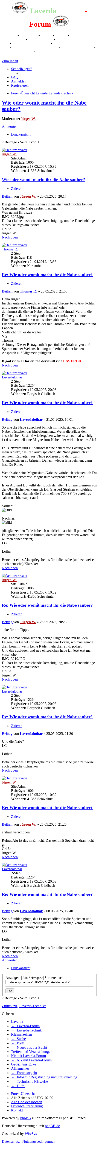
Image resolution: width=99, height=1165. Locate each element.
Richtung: (42, 982)
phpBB (25, 1118)
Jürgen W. (28, 119)
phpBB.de (52, 1126)
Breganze (9, 35)
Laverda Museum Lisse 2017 (35, 48)
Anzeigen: (13, 978)
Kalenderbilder (41, 39)
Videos (61, 35)
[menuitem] (14, 77)
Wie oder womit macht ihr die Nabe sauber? (43, 179)
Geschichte (29, 35)
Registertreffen (13, 39)
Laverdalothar (12, 377)
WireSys (31, 1134)
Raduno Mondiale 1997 (31, 43)
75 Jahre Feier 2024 (17, 52)
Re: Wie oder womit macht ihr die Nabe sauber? (47, 274)
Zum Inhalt (10, 61)
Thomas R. (10, 249)
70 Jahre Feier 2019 (77, 48)
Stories (47, 35)
